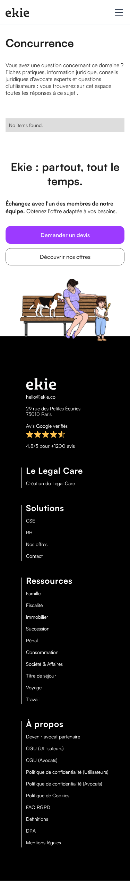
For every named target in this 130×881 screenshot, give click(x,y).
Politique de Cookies (47, 795)
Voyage (34, 687)
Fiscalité (34, 605)
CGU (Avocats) (42, 760)
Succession (38, 629)
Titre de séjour (41, 676)
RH (29, 532)
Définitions (37, 819)
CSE (30, 521)
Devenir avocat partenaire (53, 736)
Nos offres (36, 544)
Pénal (32, 640)
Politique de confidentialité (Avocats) (64, 784)
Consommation (42, 652)
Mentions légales (43, 842)
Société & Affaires (44, 664)
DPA (31, 831)
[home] (17, 12)
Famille (33, 593)
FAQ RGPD (38, 807)
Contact (34, 556)
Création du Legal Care (50, 483)
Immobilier (37, 617)
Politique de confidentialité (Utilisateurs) (67, 772)
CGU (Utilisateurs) (45, 748)
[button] (117, 12)
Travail (33, 699)
